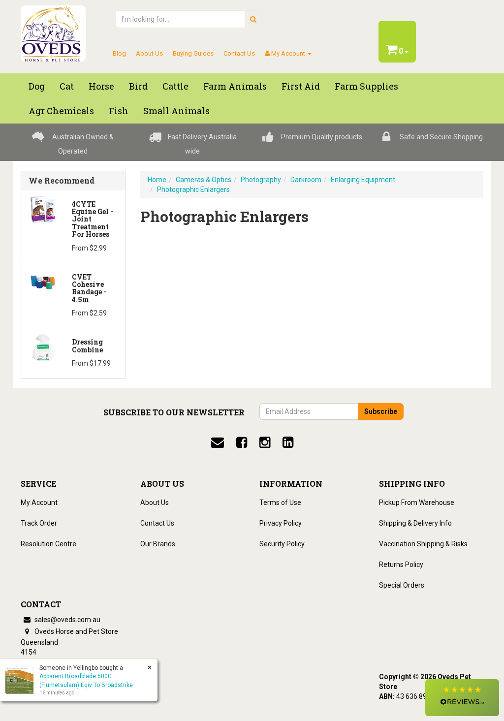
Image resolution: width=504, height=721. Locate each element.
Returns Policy (401, 564)
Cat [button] (67, 86)
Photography (261, 180)
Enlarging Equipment (363, 180)
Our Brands (157, 544)
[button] (462, 697)
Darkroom (305, 180)
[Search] (253, 19)
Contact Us (239, 53)
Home (157, 180)
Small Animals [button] (176, 111)
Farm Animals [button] (235, 86)
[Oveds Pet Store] (53, 30)
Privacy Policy (280, 523)
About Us (149, 53)
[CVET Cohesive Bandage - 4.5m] (43, 281)
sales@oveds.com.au (66, 620)
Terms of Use (280, 502)
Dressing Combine (87, 345)
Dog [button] (37, 86)
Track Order (39, 523)
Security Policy (282, 544)
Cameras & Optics (203, 180)
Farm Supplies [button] (366, 86)
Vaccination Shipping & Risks (423, 544)
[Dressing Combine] (43, 347)
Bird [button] (138, 86)
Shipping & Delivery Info (415, 523)
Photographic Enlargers (193, 189)
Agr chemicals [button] (61, 111)
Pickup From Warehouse (416, 502)
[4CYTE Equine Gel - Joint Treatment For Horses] (43, 209)
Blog (119, 53)
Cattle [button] (175, 86)
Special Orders (401, 585)
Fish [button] (118, 111)
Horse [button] (101, 86)
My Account (39, 502)
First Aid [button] (301, 86)
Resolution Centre (48, 544)
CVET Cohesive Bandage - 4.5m (89, 288)
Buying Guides (193, 53)
